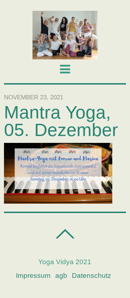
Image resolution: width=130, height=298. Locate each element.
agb (61, 275)
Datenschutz (91, 275)
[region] (65, 35)
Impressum (33, 275)
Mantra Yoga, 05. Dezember (61, 121)
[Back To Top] (65, 234)
